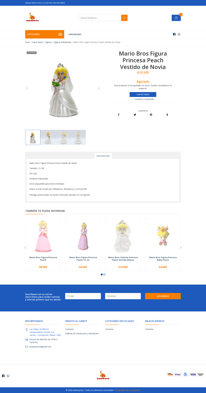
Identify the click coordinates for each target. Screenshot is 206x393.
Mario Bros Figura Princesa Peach (43, 258)
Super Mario (37, 42)
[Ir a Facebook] (174, 34)
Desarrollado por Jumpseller (127, 390)
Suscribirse (163, 296)
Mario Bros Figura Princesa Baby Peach (163, 258)
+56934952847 (74, 34)
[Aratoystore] (32, 18)
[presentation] (27, 88)
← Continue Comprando (143, 99)
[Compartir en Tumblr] (167, 114)
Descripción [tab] (103, 156)
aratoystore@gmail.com (40, 346)
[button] (101, 274)
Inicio (27, 42)
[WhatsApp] (179, 34)
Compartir (143, 111)
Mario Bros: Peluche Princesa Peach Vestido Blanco (123, 258)
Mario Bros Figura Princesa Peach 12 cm (83, 258)
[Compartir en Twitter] (135, 114)
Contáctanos (143, 94)
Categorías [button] (33, 34)
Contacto (69, 329)
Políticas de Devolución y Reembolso (82, 333)
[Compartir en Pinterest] (151, 114)
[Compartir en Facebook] (118, 114)
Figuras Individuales (62, 42)
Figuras (48, 42)
